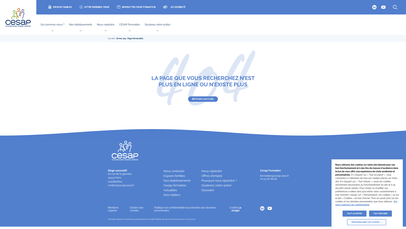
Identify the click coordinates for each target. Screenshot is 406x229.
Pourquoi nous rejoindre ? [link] (219, 180)
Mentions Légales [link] (113, 209)
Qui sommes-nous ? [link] (52, 24)
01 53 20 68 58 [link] (268, 178)
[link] (18, 17)
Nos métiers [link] (172, 195)
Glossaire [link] (207, 190)
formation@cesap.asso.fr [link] (274, 175)
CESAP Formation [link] (129, 24)
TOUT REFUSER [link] (380, 213)
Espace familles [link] (174, 175)
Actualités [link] (170, 190)
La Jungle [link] (236, 209)
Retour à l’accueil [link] (203, 99)
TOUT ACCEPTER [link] (354, 213)
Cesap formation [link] (175, 185)
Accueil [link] (111, 38)
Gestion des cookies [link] (136, 209)
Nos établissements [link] (80, 24)
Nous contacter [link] (174, 171)
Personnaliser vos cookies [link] (365, 222)
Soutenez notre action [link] (157, 24)
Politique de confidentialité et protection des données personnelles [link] (185, 209)
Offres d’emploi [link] (211, 175)
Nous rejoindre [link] (105, 24)
